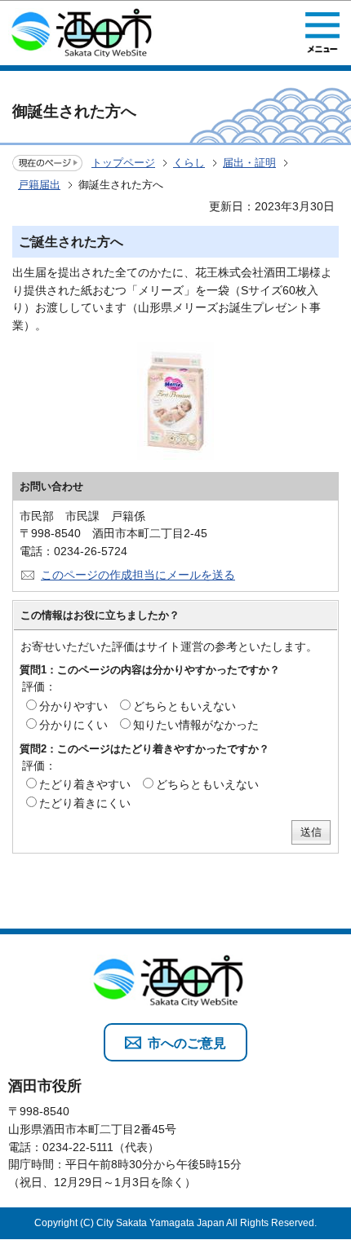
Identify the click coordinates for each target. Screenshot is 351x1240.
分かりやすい (73, 706)
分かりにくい (73, 724)
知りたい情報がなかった (196, 724)
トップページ (123, 163)
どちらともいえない (184, 706)
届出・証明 (249, 163)
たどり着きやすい (85, 784)
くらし (189, 163)
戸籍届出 (39, 185)
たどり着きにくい (85, 803)
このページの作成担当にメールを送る (138, 574)
